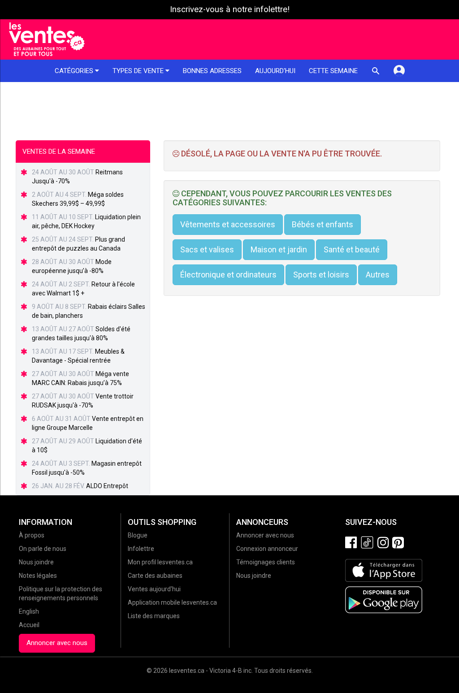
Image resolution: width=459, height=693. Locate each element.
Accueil (29, 624)
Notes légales (38, 575)
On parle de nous (42, 548)
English (29, 611)
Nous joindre (36, 562)
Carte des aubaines (155, 575)
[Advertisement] (229, 107)
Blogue (137, 535)
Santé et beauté (352, 249)
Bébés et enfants (322, 224)
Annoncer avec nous (56, 643)
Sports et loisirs (321, 274)
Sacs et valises (207, 249)
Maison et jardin (279, 249)
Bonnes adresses (212, 71)
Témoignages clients (265, 562)
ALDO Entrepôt (107, 485)
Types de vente (139, 71)
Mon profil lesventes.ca (160, 562)
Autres (378, 274)
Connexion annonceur (267, 548)
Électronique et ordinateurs (228, 274)
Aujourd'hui (275, 71)
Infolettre (141, 548)
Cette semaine (333, 71)
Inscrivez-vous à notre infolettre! (230, 9)
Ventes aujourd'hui (154, 589)
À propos (31, 535)
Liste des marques (154, 615)
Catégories (75, 71)
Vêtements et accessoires (227, 224)
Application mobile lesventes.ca (172, 602)
